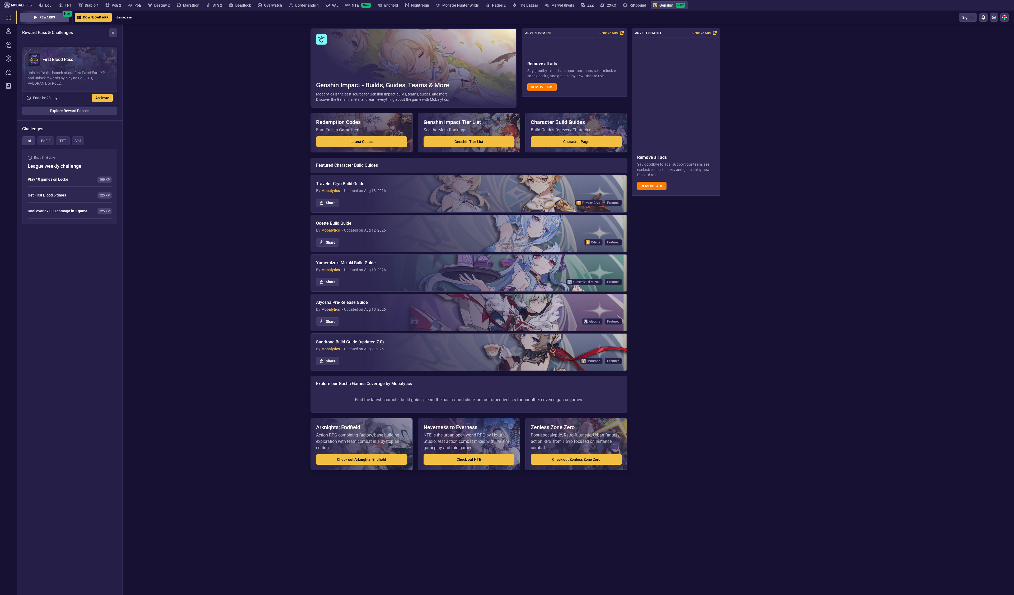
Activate (102, 98)
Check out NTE (469, 459)
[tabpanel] (69, 187)
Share (331, 203)
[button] (414, 68)
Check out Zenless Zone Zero (576, 459)
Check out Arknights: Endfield (361, 459)
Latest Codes (361, 142)
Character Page (576, 142)
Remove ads (652, 186)
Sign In (968, 17)
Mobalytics (330, 191)
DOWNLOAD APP (96, 17)
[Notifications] (983, 17)
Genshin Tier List (468, 142)
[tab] (28, 140)
